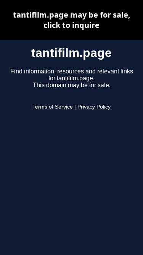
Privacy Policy (94, 107)
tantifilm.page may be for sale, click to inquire (71, 20)
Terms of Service (52, 107)
